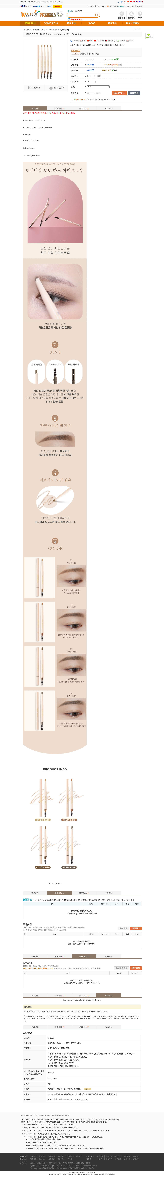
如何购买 (42, 1157)
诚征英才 (79, 1157)
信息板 (88, 1159)
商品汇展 (79, 11)
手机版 (69, 1159)
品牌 (45, 30)
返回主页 (27, 30)
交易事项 (136, 1157)
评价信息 (118, 1159)
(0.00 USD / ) (116, 6)
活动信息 (109, 1159)
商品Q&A (84, 109)
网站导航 (61, 1159)
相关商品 (108, 109)
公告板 (100, 1159)
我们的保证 (70, 1157)
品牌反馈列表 (121, 968)
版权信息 (61, 1157)
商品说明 (35, 109)
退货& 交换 (118, 1157)
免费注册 (100, 6)
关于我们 (33, 1157)
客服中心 (140, 6)
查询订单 (130, 6)
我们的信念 (51, 1157)
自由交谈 (127, 1159)
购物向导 (42, 1159)
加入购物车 (119, 93)
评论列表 (123, 928)
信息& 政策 (90, 1157)
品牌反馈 (136, 1159)
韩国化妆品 (37, 30)
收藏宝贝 (134, 93)
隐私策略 (109, 1157)
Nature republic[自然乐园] (59, 30)
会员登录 (90, 6)
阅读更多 (87, 1089)
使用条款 (100, 1157)
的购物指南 (104, 1174)
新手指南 (33, 1159)
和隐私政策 (111, 1174)
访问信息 (127, 1157)
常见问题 (51, 1159)
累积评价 (59, 109)
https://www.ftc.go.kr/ (72, 1148)
